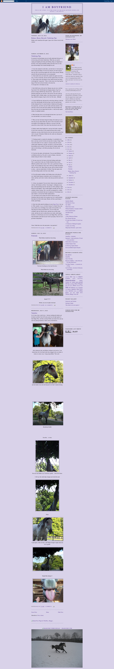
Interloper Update (69, 303)
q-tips (78, 291)
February (71, 153)
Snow (74, 292)
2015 (68, 189)
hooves (71, 285)
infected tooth (80, 285)
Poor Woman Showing (70, 218)
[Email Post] (53, 227)
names (75, 291)
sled (71, 292)
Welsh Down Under (70, 206)
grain (77, 282)
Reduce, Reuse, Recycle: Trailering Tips (44, 38)
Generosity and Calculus (71, 301)
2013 (68, 149)
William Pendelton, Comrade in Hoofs (74, 208)
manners (73, 289)
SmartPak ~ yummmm (71, 236)
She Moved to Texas (70, 203)
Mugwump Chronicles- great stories (74, 227)
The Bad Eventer (69, 212)
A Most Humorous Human (71, 216)
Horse (74, 285)
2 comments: (48, 227)
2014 (68, 187)
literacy (69, 289)
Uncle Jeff (76, 294)
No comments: (49, 305)
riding (81, 291)
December (71, 184)
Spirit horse (79, 292)
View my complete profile (73, 83)
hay (66, 285)
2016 (68, 192)
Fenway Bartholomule (70, 210)
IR (69, 287)
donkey (81, 280)
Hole (69, 285)
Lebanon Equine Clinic (71, 243)
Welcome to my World (70, 39)
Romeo (67, 292)
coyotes (73, 278)
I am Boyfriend (57, 7)
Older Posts (60, 612)
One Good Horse (69, 112)
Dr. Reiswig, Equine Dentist (72, 245)
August (70, 175)
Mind (78, 289)
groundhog (72, 284)
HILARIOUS (68, 255)
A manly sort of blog (70, 225)
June (70, 162)
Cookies (68, 278)
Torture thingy (69, 294)
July (70, 164)
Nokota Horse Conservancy (72, 241)
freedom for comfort (70, 282)
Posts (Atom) (41, 615)
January (70, 151)
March (70, 155)
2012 (68, 147)
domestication (70, 280)
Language (80, 287)
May (70, 160)
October (70, 180)
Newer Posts (34, 612)
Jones (77, 287)
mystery (71, 291)
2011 (68, 144)
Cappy (74, 276)
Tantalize (34, 313)
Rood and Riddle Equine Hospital (73, 247)
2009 (68, 140)
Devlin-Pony (80, 278)
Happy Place (56, 204)
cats (76, 276)
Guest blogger (79, 284)
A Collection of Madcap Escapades (73, 223)
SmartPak (68, 257)
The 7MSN (68, 205)
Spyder (67, 214)
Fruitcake (34, 236)
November (71, 182)
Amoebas (67, 276)
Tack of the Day (69, 258)
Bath (71, 276)
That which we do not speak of (72, 305)
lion (66, 289)
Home (47, 612)
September (71, 178)
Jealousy (73, 287)
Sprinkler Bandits (69, 201)
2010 (68, 142)
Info (67, 287)
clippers (80, 277)
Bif (74, 65)
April (70, 158)
